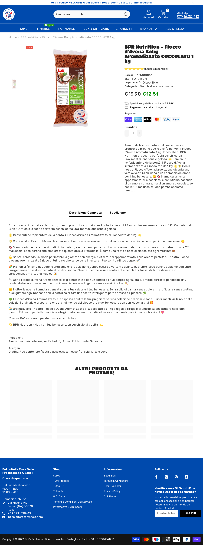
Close (193, 2)
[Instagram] (166, 477)
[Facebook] (156, 477)
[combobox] (87, 14)
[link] (31, 431)
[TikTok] (186, 477)
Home (13, 37)
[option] (70, 89)
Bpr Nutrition (143, 75)
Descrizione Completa (85, 212)
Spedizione (118, 212)
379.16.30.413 (188, 17)
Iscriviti (190, 513)
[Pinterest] (176, 477)
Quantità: (131, 127)
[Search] (91, 14)
